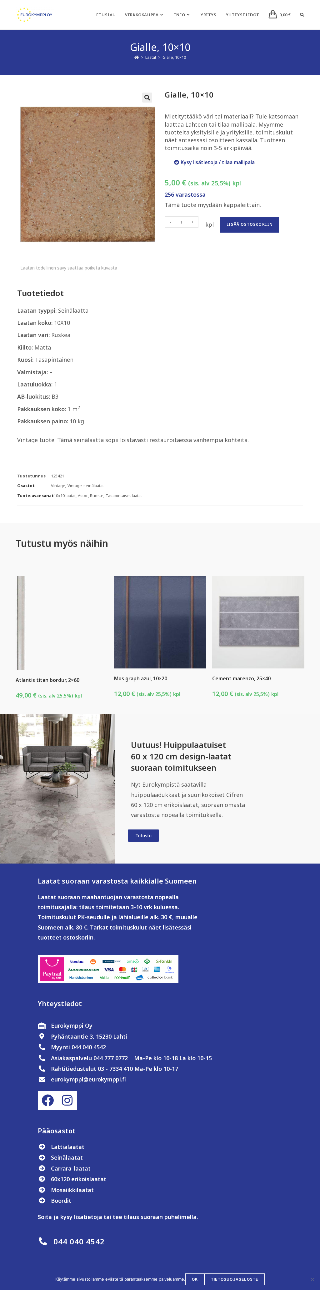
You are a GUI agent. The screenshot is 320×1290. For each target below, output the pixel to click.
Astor (83, 495)
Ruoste (96, 495)
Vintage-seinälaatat (86, 485)
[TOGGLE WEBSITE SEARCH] (302, 14)
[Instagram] (67, 1100)
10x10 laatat (65, 495)
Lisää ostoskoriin (250, 224)
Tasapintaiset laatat (124, 495)
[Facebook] (47, 1100)
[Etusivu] (136, 57)
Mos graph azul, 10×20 (140, 678)
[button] (147, 98)
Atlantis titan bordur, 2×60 (47, 680)
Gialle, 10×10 (174, 57)
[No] (312, 1279)
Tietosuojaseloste (234, 1279)
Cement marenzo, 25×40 (241, 678)
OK (195, 1279)
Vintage (58, 485)
